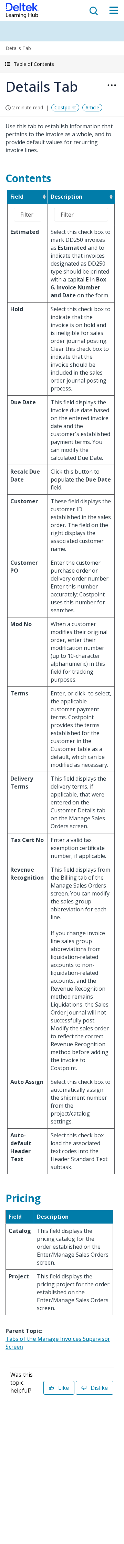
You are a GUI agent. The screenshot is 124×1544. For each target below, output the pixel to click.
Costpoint (65, 107)
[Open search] (93, 10)
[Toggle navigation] (114, 10)
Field (16, 196)
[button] (62, 64)
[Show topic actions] (111, 85)
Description (66, 196)
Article (92, 107)
